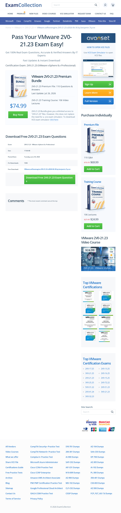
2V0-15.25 (105, 378)
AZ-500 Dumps (97, 488)
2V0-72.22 (105, 382)
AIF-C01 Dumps (73, 467)
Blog (8, 483)
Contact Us (10, 493)
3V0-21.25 (89, 373)
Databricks (67, 21)
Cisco (18, 21)
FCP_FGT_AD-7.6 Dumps (101, 493)
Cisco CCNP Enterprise (40, 472)
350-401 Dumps (98, 478)
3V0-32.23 (89, 396)
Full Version (91, 101)
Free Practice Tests (14, 472)
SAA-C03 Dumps (98, 451)
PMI (76, 21)
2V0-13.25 (105, 368)
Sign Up (89, 84)
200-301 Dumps (73, 451)
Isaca (83, 21)
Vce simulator (67, 13)
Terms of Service (13, 498)
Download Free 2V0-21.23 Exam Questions (49, 179)
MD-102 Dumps (73, 483)
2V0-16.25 (105, 373)
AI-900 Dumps (72, 457)
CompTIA (27, 21)
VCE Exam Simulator (97, 52)
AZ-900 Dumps (72, 478)
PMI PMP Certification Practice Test (46, 483)
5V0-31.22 (89, 387)
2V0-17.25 (89, 368)
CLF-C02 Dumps (73, 488)
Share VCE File (12, 462)
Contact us (100, 13)
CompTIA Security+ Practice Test (44, 446)
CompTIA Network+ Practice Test (45, 451)
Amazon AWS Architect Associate (45, 478)
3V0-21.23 (105, 391)
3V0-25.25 (89, 382)
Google (47, 21)
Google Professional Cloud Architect (46, 488)
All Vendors (11, 446)
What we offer (12, 457)
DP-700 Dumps (97, 457)
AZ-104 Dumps (97, 446)
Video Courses (49, 13)
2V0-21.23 (29, 27)
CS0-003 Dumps (98, 483)
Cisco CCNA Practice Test (41, 467)
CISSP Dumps (72, 493)
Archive (9, 478)
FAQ (111, 13)
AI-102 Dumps (97, 467)
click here (54, 119)
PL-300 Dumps (97, 472)
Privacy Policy (36, 498)
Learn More (91, 92)
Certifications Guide (14, 467)
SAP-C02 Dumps (73, 462)
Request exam (84, 13)
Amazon (37, 21)
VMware (91, 21)
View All (112, 21)
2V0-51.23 (105, 387)
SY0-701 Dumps (73, 446)
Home (10, 13)
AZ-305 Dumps (97, 462)
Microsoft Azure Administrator (44, 462)
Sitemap (9, 488)
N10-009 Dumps (73, 472)
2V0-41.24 (89, 391)
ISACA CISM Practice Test (41, 493)
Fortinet (56, 21)
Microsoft (9, 21)
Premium (21, 13)
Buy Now (18, 114)
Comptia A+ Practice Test (41, 457)
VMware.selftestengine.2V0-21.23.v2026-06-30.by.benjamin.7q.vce (47, 169)
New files (33, 13)
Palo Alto (102, 21)
